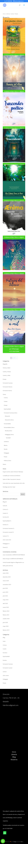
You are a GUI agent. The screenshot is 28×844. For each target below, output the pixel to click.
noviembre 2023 (7, 584)
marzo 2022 (6, 607)
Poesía (5, 456)
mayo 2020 (5, 626)
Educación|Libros (9, 420)
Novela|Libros (8, 430)
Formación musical (7, 532)
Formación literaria (7, 387)
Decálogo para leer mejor (9, 487)
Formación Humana (8, 528)
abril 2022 (5, 603)
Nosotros (14, 759)
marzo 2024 (6, 580)
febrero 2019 (6, 630)
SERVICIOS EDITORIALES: (19, 555)
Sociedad (8, 437)
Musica (5, 445)
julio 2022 (5, 596)
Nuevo (4, 464)
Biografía (5, 364)
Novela (5, 449)
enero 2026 (6, 573)
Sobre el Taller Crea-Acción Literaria (11, 479)
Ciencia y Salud (6, 368)
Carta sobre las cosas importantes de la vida (13, 483)
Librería (8, 14)
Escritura (5, 517)
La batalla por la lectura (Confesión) (11, 475)
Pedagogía (6, 453)
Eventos (5, 524)
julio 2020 (5, 622)
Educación (7, 416)
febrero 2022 (6, 611)
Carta (4, 505)
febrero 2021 (6, 615)
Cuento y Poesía (7, 371)
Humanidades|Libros (9, 427)
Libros (12, 14)
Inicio (4, 14)
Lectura (4, 536)
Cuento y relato (6, 375)
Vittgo (14, 841)
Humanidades (7, 423)
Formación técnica (7, 390)
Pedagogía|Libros (9, 434)
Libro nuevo (6, 539)
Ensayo (4, 379)
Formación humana (7, 383)
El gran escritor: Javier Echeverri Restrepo (13, 471)
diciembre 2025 (7, 577)
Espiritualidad (7, 409)
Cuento (5, 401)
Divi (22, 841)
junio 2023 (5, 592)
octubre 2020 (6, 618)
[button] (3, 841)
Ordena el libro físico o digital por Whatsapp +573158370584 (14, 348)
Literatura (6, 441)
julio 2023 (5, 588)
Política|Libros (7, 460)
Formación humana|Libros (10, 413)
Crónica (6, 397)
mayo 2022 (5, 599)
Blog (4, 502)
